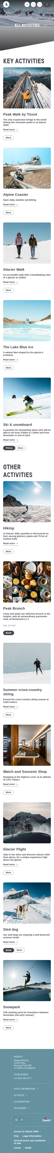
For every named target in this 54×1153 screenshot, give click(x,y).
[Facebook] (21, 1119)
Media (28, 1148)
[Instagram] (16, 1119)
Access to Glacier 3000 (26, 1131)
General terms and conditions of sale (30, 1142)
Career (17, 1148)
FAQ (16, 1136)
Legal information (31, 1136)
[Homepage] (6, 4)
